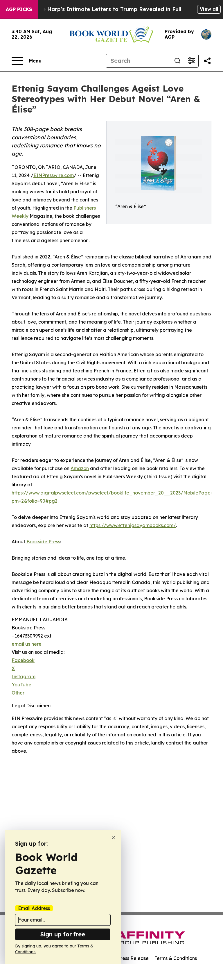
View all (209, 9)
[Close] (113, 837)
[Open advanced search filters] (191, 60)
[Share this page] (207, 61)
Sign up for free (62, 934)
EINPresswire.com (53, 175)
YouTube (21, 685)
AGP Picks (19, 9)
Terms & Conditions (175, 958)
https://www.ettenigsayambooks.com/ (132, 525)
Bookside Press (43, 542)
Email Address (34, 908)
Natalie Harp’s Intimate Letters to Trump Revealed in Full (103, 9)
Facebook (23, 660)
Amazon (80, 468)
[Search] (177, 60)
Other (18, 693)
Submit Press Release (125, 958)
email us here (27, 644)
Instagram (23, 676)
